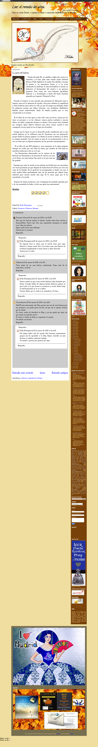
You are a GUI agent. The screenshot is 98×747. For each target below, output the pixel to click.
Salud (75, 491)
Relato (84, 486)
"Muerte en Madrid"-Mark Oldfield (78, 373)
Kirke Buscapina (26, 241)
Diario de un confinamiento (75, 19)
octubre (76, 342)
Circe (74, 395)
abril (75, 351)
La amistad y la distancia (78, 425)
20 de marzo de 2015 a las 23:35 (40, 218)
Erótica (75, 474)
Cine (83, 457)
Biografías (80, 453)
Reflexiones (80, 486)
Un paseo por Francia (81, 492)
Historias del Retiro (79, 478)
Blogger (71, 733)
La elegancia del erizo (77, 432)
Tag (78, 491)
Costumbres (81, 458)
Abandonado (74, 450)
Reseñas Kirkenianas (76, 490)
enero (75, 364)
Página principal (16, 19)
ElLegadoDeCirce (77, 473)
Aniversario (73, 452)
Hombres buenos (77, 354)
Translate (81, 505)
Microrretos (74, 483)
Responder (19, 233)
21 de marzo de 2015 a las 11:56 (44, 279)
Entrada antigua (60, 373)
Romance (84, 490)
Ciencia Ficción (75, 457)
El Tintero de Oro (82, 472)
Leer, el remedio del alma (28, 7)
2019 (74, 331)
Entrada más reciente (22, 373)
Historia (84, 477)
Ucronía (73, 492)
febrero (75, 362)
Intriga (78, 480)
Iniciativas (73, 480)
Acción (81, 450)
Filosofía (81, 475)
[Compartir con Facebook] (41, 205)
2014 (74, 366)
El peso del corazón (78, 359)
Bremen (80, 454)
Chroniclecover (21, 302)
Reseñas (35, 19)
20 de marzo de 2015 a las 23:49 (45, 241)
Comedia (74, 458)
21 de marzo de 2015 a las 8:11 (34, 262)
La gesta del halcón (78, 357)
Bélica (73, 453)
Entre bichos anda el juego (78, 388)
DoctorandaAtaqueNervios (77, 471)
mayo (75, 350)
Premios (73, 486)
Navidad (82, 483)
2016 (74, 336)
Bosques (73, 454)
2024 (74, 324)
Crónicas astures (75, 459)
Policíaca (76, 485)
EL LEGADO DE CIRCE (26, 19)
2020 (74, 330)
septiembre (76, 344)
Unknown (19, 262)
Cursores (10, 738)
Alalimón (75, 381)
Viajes (74, 493)
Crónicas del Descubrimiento (61, 19)
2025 (74, 322)
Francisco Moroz (22, 218)
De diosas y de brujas (77, 90)
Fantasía (73, 475)
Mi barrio (82, 482)
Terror (83, 491)
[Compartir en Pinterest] (42, 205)
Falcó (74, 439)
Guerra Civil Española (76, 477)
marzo (75, 353)
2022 (74, 327)
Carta (78, 455)
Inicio (42, 373)
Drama (73, 472)
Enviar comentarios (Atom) (32, 378)
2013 (74, 367)
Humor (81, 479)
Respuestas (22, 238)
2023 (74, 325)
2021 (74, 328)
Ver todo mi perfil (75, 131)
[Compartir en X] (40, 205)
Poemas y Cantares (76, 484)
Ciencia (81, 456)
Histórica (29, 208)
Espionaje (82, 474)
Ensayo (84, 473)
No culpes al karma (78, 360)
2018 (74, 333)
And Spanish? (80, 451)
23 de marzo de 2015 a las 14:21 (38, 302)
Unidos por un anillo (77, 417)
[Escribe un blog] (38, 205)
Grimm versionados (80, 476)
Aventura (21, 208)
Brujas (73, 455)
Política (83, 485)
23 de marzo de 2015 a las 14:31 (44, 331)
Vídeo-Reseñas (83, 493)
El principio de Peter (78, 356)
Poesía (84, 484)
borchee (58, 733)
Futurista (73, 476)
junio (75, 348)
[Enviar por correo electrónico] (37, 205)
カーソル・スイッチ (78, 606)
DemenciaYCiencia (77, 464)
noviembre (76, 340)
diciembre (76, 339)
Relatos (41, 19)
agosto (75, 345)
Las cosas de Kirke (49, 19)
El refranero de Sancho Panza (78, 403)
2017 (74, 334)
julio (75, 347)
